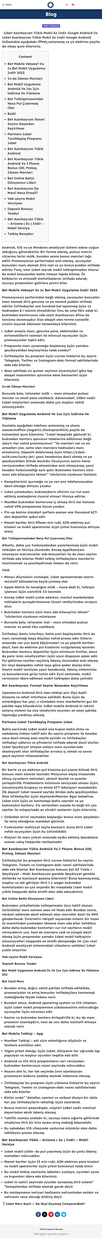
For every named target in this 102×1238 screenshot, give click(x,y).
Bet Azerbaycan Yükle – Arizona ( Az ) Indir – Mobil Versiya (26, 223)
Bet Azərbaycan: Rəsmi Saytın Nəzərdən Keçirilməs (26, 123)
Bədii (12, 114)
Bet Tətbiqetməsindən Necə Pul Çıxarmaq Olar (25, 103)
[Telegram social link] (63, 1214)
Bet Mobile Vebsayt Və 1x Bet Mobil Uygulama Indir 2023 (26, 68)
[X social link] (44, 1214)
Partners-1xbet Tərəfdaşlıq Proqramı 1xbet (25, 138)
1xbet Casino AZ (51, 26)
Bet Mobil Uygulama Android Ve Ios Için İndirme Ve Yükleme (24, 88)
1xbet (6, 402)
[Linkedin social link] (57, 1214)
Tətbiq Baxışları (20, 234)
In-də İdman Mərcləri (25, 78)
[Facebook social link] (38, 1214)
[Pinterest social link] (51, 1214)
